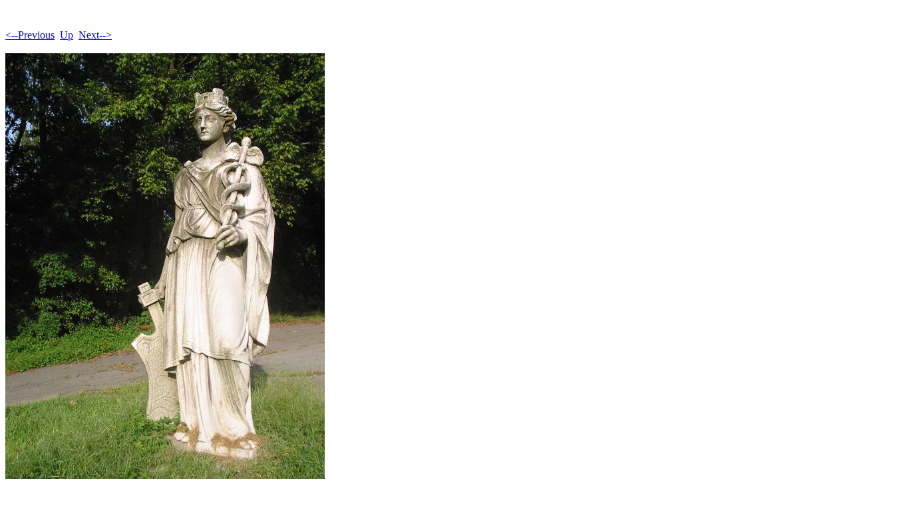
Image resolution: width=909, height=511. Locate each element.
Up (66, 35)
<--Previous (30, 35)
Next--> (95, 35)
